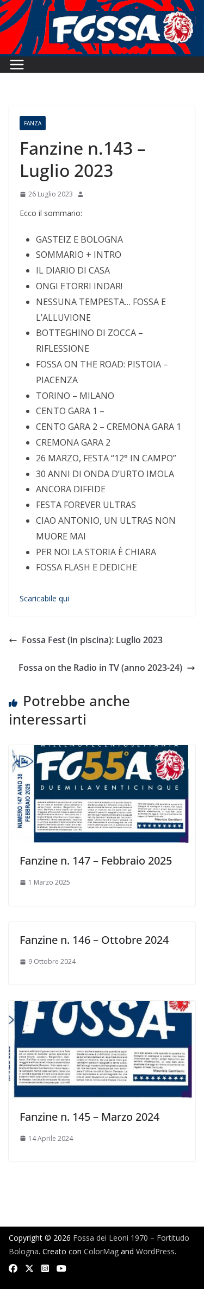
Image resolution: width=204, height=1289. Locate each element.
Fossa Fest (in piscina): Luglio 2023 (92, 640)
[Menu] (17, 64)
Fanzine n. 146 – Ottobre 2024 (94, 939)
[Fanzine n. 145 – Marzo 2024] (102, 1008)
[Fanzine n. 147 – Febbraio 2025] (102, 753)
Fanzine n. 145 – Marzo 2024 (89, 1116)
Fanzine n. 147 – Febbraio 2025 (96, 860)
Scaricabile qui (44, 598)
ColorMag (101, 1251)
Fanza (32, 123)
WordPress (155, 1251)
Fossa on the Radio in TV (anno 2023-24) (100, 668)
